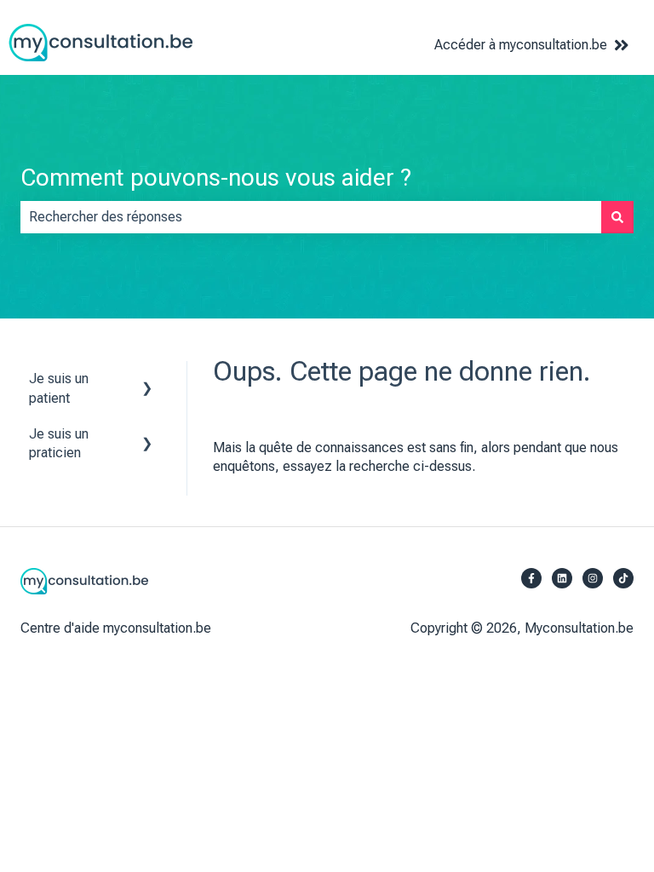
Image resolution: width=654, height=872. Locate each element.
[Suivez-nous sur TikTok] (623, 578)
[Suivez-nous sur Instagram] (592, 578)
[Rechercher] (617, 217)
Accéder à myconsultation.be (520, 45)
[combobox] (310, 217)
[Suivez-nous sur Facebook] (531, 578)
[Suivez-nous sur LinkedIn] (562, 578)
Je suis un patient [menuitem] (59, 387)
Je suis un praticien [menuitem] (59, 443)
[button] (147, 380)
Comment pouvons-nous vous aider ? (215, 178)
